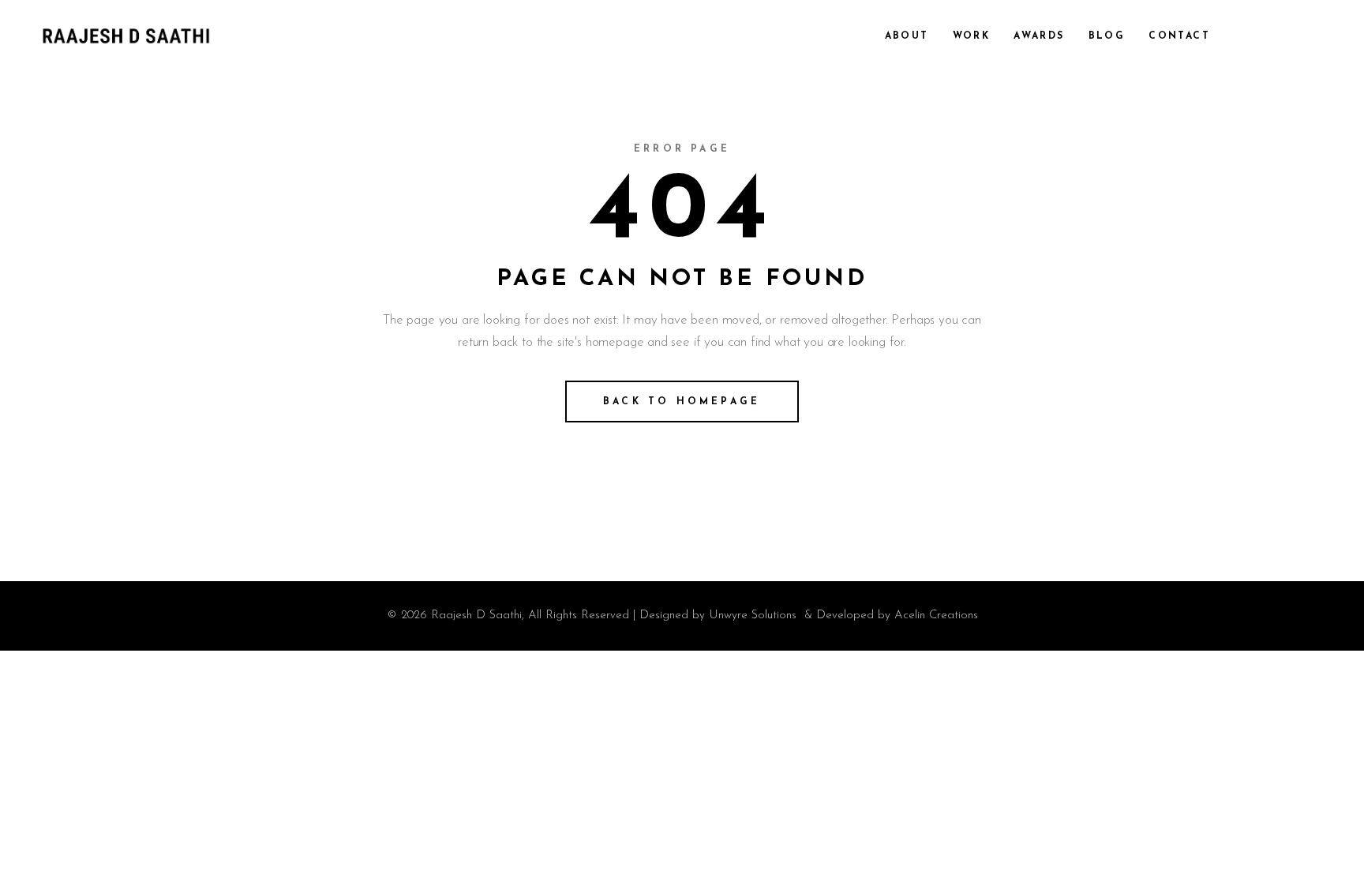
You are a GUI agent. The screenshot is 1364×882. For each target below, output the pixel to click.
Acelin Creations (936, 615)
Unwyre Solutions (752, 615)
